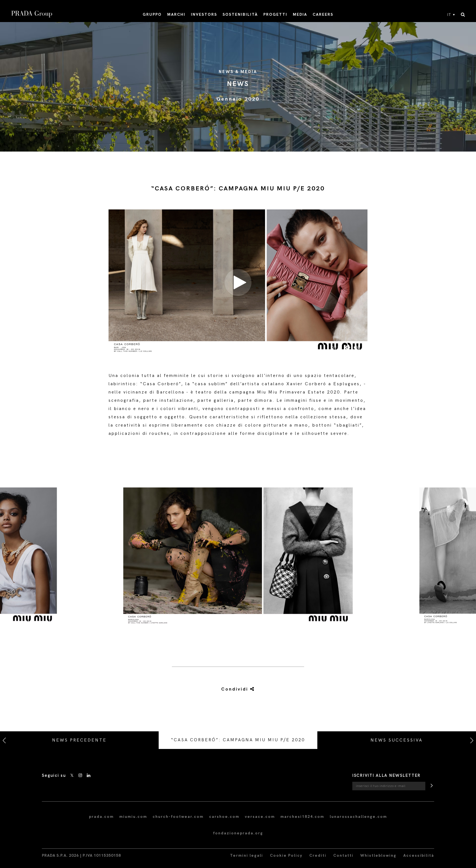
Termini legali (246, 855)
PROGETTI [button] (275, 14)
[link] (231, 689)
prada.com (101, 816)
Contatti (343, 855)
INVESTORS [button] (204, 14)
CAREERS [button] (323, 14)
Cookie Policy (286, 855)
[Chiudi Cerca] (463, 15)
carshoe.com (224, 816)
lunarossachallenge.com (358, 816)
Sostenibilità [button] (240, 14)
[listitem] (238, 560)
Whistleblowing (378, 855)
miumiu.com (133, 816)
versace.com (260, 816)
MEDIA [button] (300, 14)
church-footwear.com (178, 816)
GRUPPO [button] (152, 14)
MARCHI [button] (176, 14)
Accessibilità (418, 855)
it (449, 15)
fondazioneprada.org (238, 833)
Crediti (317, 855)
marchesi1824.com (302, 816)
